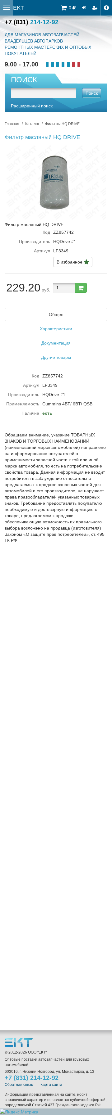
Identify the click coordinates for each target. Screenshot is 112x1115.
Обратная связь (19, 1084)
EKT (18, 8)
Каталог (32, 124)
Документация (56, 343)
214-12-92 (31, 22)
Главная (12, 124)
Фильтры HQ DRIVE (62, 124)
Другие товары (56, 357)
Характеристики (56, 328)
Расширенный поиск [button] (32, 105)
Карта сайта (51, 1084)
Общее (56, 314)
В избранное (70, 262)
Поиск (92, 93)
